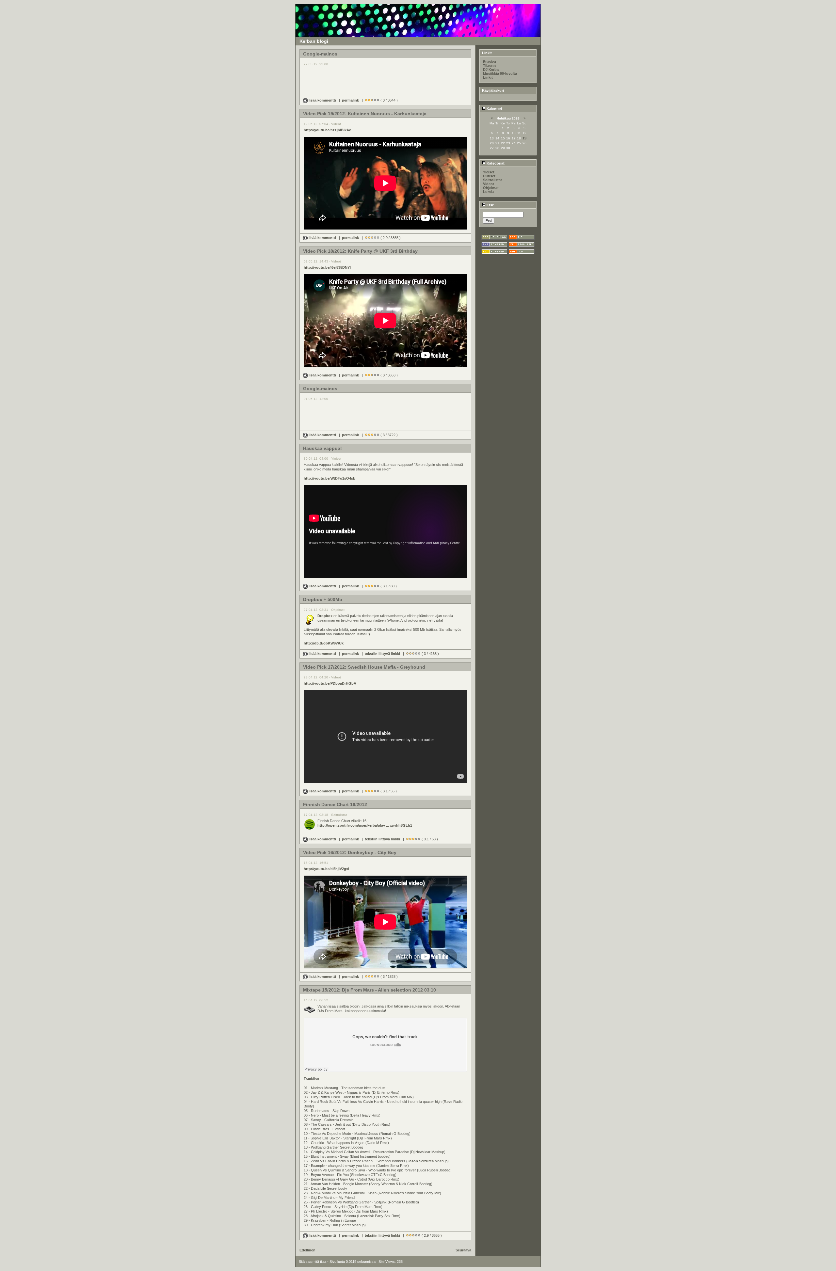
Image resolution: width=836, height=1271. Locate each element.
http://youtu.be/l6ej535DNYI (327, 267)
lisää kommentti (322, 100)
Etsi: (490, 205)
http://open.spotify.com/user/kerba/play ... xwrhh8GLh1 (364, 825)
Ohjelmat (491, 188)
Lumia (488, 192)
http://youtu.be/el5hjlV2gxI (326, 869)
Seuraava (463, 1250)
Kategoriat (495, 163)
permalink (350, 100)
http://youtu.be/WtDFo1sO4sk (329, 478)
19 (524, 138)
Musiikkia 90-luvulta (500, 73)
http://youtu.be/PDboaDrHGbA (330, 683)
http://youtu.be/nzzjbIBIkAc (327, 130)
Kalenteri (494, 109)
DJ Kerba (491, 69)
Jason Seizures (421, 1161)
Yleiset (488, 172)
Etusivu (489, 62)
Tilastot (489, 66)
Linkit (488, 77)
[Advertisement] (385, 77)
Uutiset (489, 176)
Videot (488, 184)
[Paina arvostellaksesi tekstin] (366, 100)
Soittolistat (492, 180)
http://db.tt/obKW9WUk (324, 643)
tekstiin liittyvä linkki (382, 654)
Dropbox (324, 616)
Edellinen (307, 1250)
